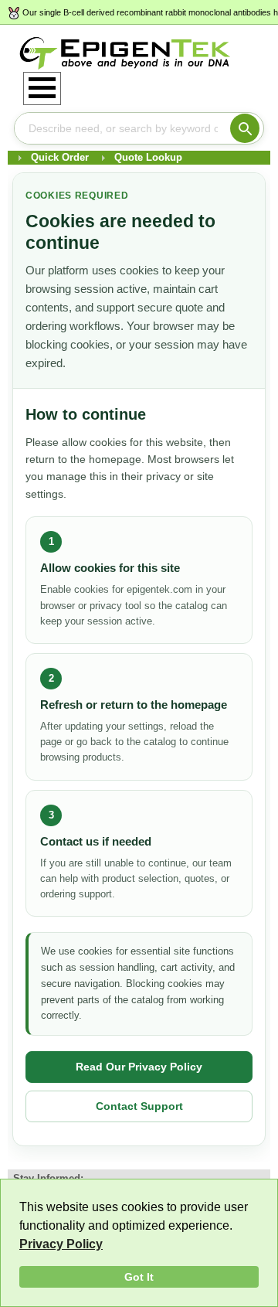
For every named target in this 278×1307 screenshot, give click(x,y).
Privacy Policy (61, 1244)
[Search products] (244, 128)
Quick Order (60, 157)
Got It (139, 1277)
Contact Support (139, 1106)
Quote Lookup (148, 157)
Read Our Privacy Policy (139, 1066)
